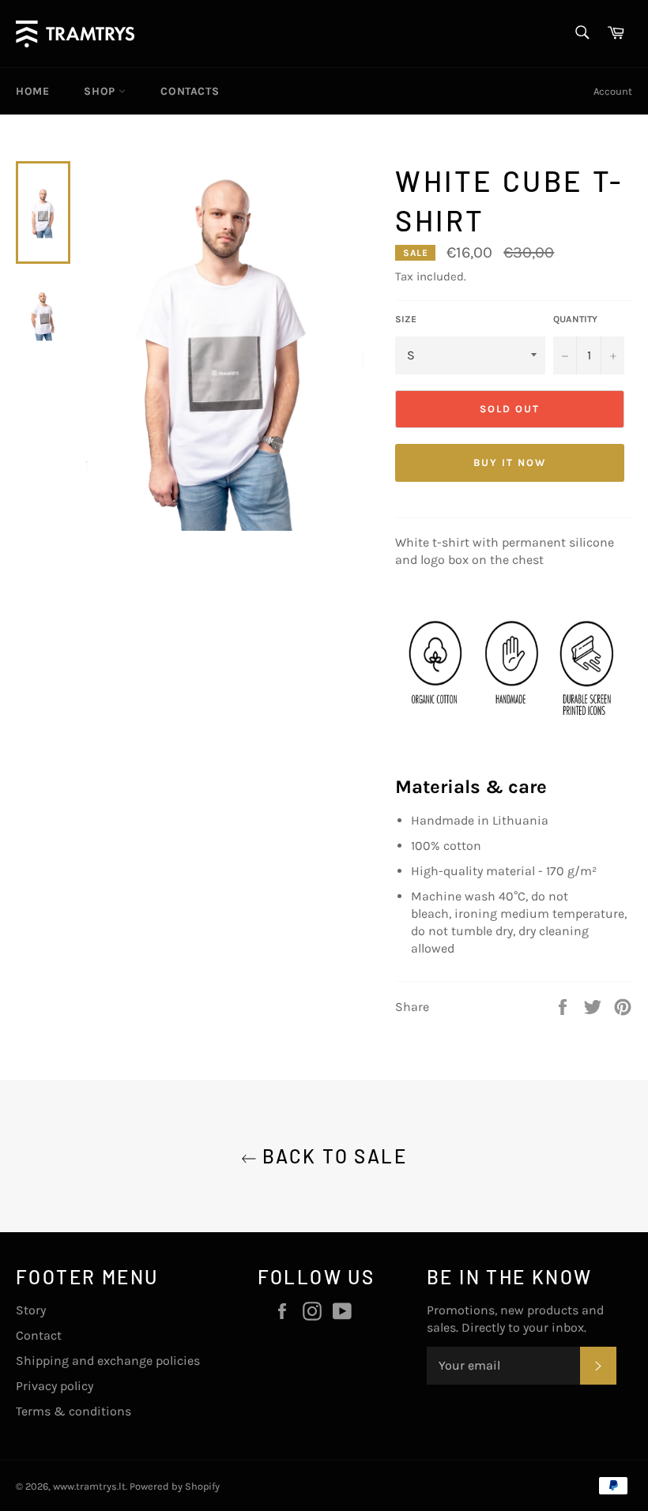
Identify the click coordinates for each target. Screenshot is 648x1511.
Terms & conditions (73, 1411)
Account (612, 91)
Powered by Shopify (175, 1486)
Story (31, 1309)
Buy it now (509, 462)
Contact (39, 1335)
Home (32, 91)
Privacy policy (54, 1385)
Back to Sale (332, 1156)
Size (405, 319)
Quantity (575, 319)
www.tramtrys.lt (89, 1486)
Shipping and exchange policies (108, 1360)
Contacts (189, 91)
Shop (101, 91)
